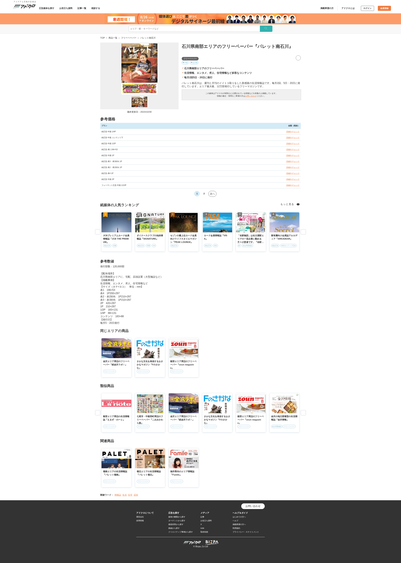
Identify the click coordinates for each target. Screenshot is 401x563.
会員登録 (384, 8)
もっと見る (287, 204)
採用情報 (140, 521)
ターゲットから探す (176, 521)
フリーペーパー (128, 38)
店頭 (136, 495)
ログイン (367, 8)
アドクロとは (348, 8)
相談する (95, 8)
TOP (102, 38)
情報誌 (118, 495)
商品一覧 (113, 38)
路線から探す (174, 528)
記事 (202, 517)
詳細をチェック (292, 132)
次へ (212, 193)
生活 (124, 495)
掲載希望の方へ (239, 524)
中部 (186, 63)
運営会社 (140, 517)
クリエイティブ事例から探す (180, 532)
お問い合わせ (250, 96)
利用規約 (236, 528)
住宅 (130, 495)
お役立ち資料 (66, 8)
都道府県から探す (175, 524)
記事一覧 (82, 8)
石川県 (195, 63)
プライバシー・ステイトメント (246, 532)
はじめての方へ (239, 517)
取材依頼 (204, 532)
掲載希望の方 (327, 8)
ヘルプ (235, 521)
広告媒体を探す (46, 8)
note (202, 528)
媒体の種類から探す (176, 517)
